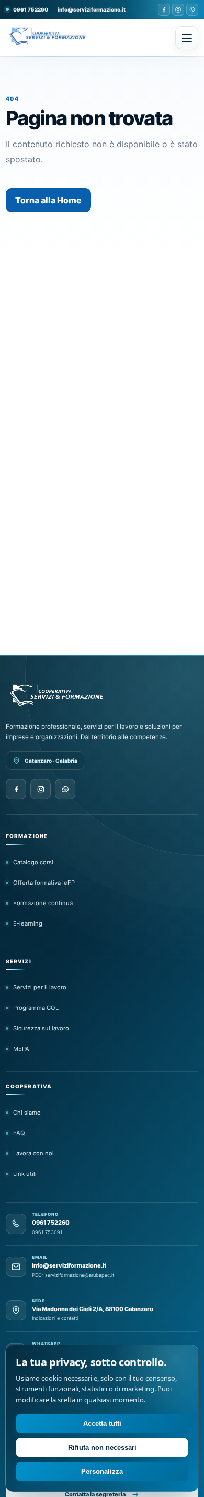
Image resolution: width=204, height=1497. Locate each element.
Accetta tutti (102, 1423)
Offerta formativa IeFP (44, 882)
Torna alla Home (48, 200)
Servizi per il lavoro (39, 987)
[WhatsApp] (192, 10)
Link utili (25, 1173)
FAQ (19, 1133)
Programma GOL (36, 1007)
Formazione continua (43, 903)
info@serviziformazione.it (92, 9)
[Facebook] (164, 10)
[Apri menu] (186, 37)
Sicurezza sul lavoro (41, 1028)
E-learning (27, 923)
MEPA (21, 1048)
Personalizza (102, 1472)
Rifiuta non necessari (102, 1447)
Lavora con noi (33, 1153)
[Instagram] (178, 10)
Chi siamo (27, 1112)
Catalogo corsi (33, 862)
